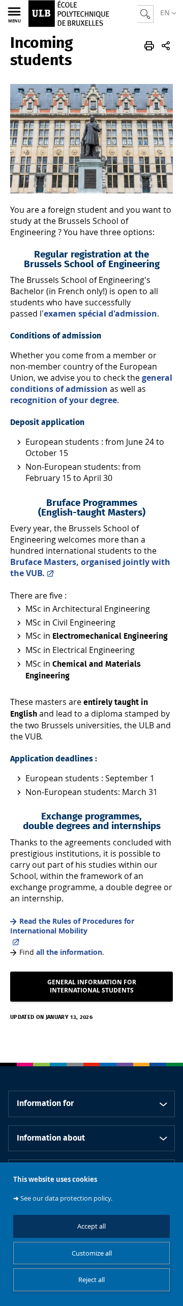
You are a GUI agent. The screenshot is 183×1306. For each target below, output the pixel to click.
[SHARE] (166, 45)
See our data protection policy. (66, 1198)
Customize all (92, 1253)
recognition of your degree (63, 400)
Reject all (91, 1279)
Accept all (91, 1226)
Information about (51, 1138)
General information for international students (91, 986)
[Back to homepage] (83, 13)
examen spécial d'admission (100, 313)
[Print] (149, 45)
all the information (69, 952)
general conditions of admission (91, 383)
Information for (45, 1103)
